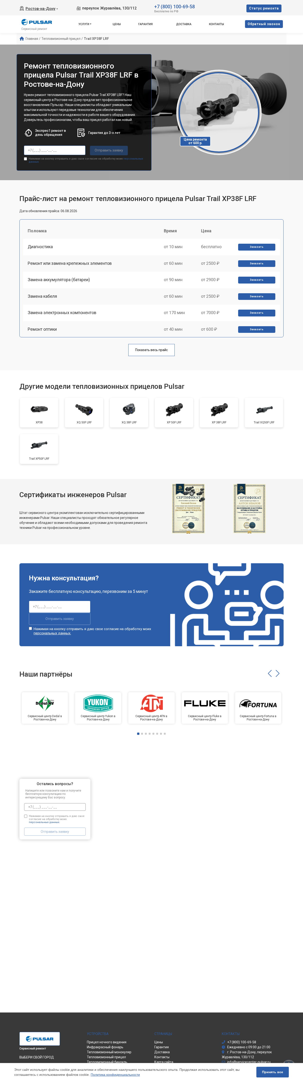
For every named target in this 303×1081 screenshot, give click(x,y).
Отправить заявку (109, 150)
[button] (270, 673)
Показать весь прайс (151, 350)
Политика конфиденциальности (115, 1074)
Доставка (184, 24)
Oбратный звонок (264, 24)
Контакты (216, 24)
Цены (117, 24)
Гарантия (145, 24)
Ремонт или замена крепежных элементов (70, 263)
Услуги (83, 24)
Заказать (257, 246)
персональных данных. (52, 633)
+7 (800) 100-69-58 (174, 6)
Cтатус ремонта (264, 8)
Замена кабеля (42, 296)
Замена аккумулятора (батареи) (59, 279)
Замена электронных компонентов (62, 312)
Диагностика (40, 246)
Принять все (272, 1072)
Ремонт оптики (42, 329)
